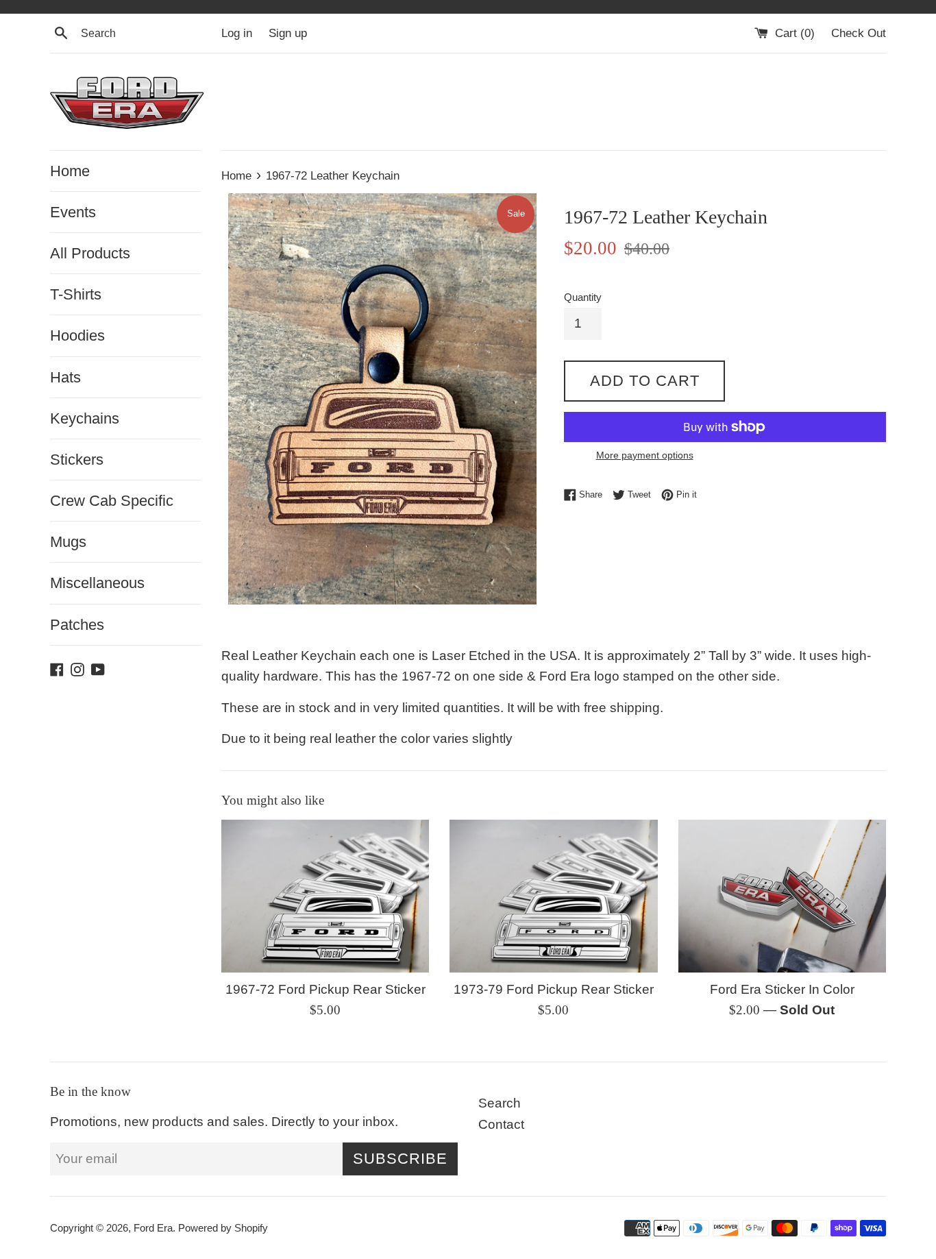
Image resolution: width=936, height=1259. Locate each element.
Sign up (288, 33)
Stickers (76, 459)
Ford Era (153, 1228)
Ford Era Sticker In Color (782, 989)
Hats (65, 377)
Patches (77, 624)
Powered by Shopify (223, 1228)
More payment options (644, 455)
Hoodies (77, 335)
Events (73, 212)
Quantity (583, 297)
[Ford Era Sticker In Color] (782, 896)
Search (499, 1103)
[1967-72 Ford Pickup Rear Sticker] (325, 896)
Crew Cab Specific (111, 500)
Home (70, 171)
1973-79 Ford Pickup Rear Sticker (554, 989)
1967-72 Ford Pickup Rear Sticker (325, 989)
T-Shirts (75, 294)
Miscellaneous (97, 582)
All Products (90, 253)
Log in (236, 33)
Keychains (84, 418)
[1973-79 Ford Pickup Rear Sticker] (553, 896)
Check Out (858, 33)
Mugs (68, 541)
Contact (501, 1124)
